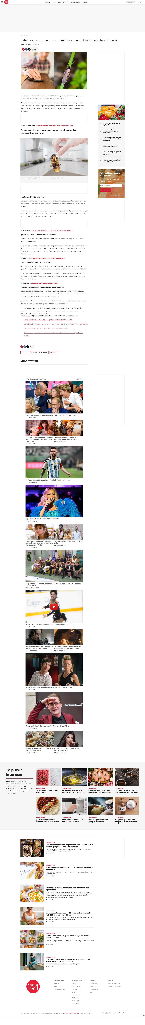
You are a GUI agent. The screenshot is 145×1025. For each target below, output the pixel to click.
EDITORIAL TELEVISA (72, 1013)
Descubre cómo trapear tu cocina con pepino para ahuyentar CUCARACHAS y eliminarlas (56, 324)
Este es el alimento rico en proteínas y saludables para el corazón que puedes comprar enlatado (69, 846)
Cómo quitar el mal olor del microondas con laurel (72, 820)
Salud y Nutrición (63, 2)
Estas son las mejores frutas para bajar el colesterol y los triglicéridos (111, 123)
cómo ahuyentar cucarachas (39, 352)
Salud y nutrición (50, 842)
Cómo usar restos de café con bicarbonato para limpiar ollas (126, 791)
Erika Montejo (37, 44)
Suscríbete (131, 2)
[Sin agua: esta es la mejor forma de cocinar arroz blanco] (48, 806)
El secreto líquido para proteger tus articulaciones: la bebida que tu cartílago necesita (68, 960)
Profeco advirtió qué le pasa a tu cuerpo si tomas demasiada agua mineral (112, 139)
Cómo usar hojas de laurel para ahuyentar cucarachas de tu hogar (48, 320)
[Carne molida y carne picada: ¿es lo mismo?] (48, 777)
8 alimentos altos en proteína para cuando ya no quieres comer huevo (112, 131)
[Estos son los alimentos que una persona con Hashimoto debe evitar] (32, 870)
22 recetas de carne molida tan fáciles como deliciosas (112, 145)
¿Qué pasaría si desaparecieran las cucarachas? (46, 258)
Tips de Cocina (25, 36)
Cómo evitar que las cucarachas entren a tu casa (54, 125)
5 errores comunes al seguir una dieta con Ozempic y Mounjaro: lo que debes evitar (112, 160)
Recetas (47, 2)
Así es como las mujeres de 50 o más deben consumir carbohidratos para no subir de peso (68, 914)
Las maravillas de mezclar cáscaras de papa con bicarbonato (98, 821)
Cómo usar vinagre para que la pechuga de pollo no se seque (99, 791)
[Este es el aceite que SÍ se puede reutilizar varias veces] (74, 777)
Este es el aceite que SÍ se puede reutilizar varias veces (73, 791)
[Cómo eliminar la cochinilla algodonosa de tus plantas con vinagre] (127, 806)
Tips (54, 2)
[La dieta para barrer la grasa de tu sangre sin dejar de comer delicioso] (32, 939)
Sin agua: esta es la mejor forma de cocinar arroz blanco (47, 820)
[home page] (6, 2)
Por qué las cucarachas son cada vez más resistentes (51, 231)
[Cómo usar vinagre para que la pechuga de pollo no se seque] (100, 777)
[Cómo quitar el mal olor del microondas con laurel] (74, 806)
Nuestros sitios (77, 980)
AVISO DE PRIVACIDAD (116, 195)
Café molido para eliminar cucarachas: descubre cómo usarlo (46, 328)
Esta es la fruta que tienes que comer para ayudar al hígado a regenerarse (112, 153)
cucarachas (25, 352)
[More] (89, 2)
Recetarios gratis (75, 2)
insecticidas (53, 352)
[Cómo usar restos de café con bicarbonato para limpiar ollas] (127, 777)
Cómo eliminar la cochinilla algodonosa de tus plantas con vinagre (126, 821)
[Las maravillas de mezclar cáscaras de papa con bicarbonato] (100, 806)
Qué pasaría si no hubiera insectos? (44, 283)
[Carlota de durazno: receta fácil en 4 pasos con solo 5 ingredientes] (32, 893)
